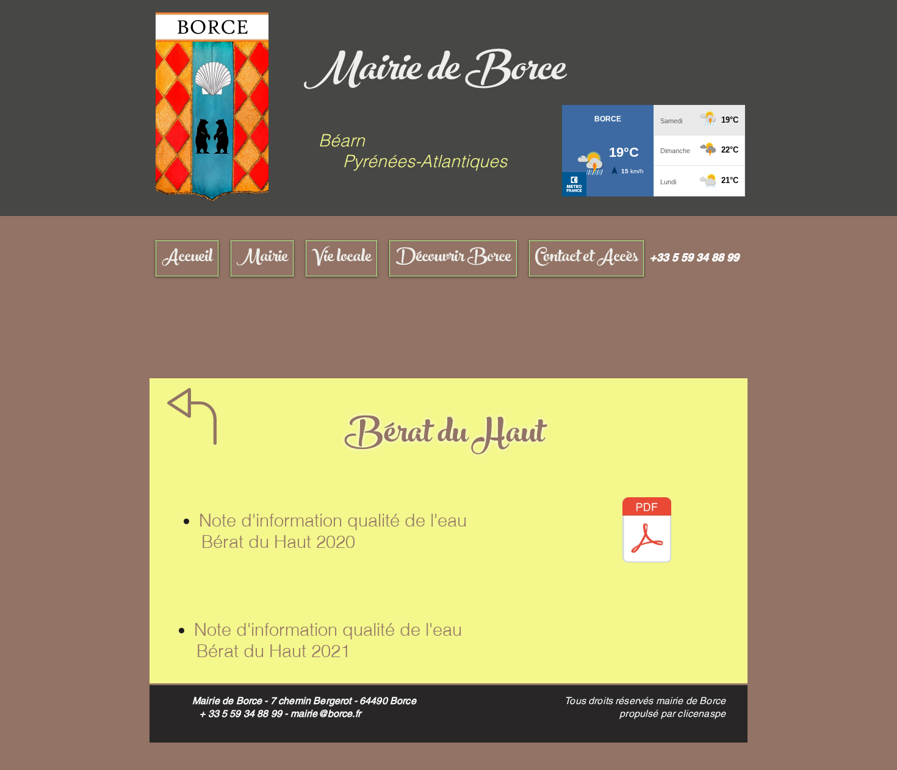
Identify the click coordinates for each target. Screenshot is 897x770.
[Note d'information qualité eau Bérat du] (646, 531)
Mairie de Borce (434, 73)
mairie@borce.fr (325, 713)
